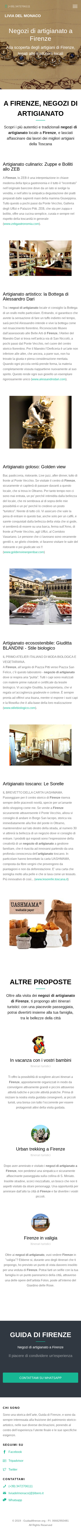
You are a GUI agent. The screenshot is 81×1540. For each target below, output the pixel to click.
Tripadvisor (15, 1460)
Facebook (15, 1451)
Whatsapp (15, 1500)
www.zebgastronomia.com (21, 223)
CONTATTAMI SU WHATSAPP (40, 1378)
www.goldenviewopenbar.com (24, 552)
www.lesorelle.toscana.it (51, 879)
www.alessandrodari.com (49, 379)
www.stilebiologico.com (19, 707)
